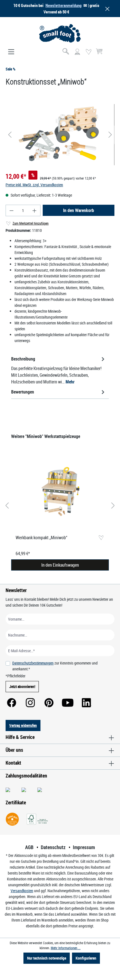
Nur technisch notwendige (46, 958)
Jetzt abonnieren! (22, 686)
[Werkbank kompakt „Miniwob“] (60, 492)
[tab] (58, 370)
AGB (29, 847)
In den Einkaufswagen (60, 565)
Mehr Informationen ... (66, 948)
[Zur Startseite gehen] (60, 33)
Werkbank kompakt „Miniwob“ (41, 537)
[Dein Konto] (77, 52)
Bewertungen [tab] (22, 392)
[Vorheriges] (10, 135)
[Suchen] (66, 52)
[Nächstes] (110, 135)
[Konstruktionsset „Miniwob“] (60, 134)
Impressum (84, 847)
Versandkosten (22, 890)
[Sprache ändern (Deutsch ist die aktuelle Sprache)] (109, 53)
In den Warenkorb (78, 210)
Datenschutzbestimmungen (33, 663)
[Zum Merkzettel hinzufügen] (100, 537)
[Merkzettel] (88, 52)
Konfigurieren (86, 958)
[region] (60, 134)
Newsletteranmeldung (63, 5)
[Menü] (11, 52)
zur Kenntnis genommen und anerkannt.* (55, 666)
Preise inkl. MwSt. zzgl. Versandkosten (34, 184)
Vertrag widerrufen (23, 725)
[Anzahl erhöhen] (34, 210)
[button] (106, 8)
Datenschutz (53, 847)
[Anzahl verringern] (11, 210)
